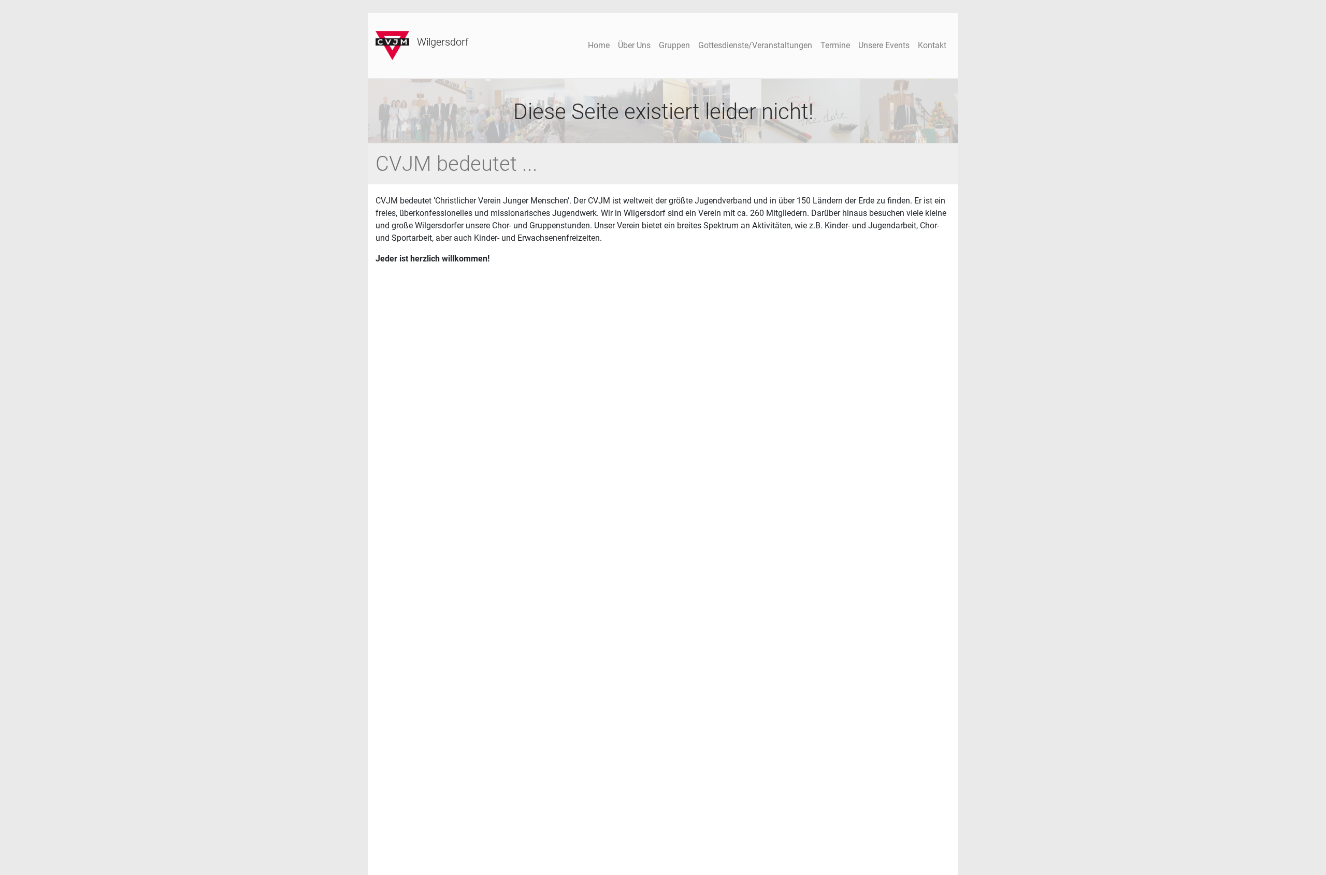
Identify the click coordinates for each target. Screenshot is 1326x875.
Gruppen (674, 45)
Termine (835, 45)
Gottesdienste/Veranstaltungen (755, 45)
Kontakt (932, 45)
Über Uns (634, 45)
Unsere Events (884, 45)
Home (599, 45)
